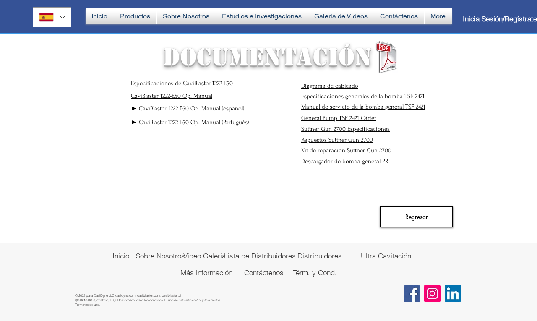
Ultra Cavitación (386, 255)
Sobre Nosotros (160, 255)
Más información (206, 272)
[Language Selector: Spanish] (52, 17)
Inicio (120, 255)
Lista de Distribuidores (260, 255)
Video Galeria (204, 255)
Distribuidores (319, 255)
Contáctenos (264, 272)
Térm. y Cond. (315, 272)
